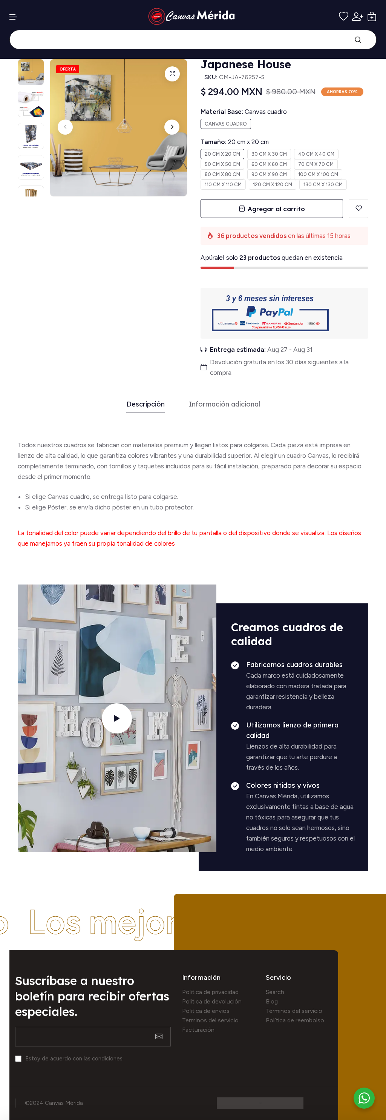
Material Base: (244, 111)
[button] (13, 17)
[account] (357, 16)
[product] (172, 73)
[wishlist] (343, 16)
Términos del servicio (294, 1010)
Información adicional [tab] (224, 404)
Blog (272, 1001)
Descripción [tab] (145, 404)
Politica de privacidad (210, 992)
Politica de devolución (212, 1001)
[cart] (372, 16)
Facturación (198, 1029)
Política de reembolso (295, 1020)
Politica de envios (206, 1010)
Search (275, 992)
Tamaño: (235, 142)
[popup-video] (117, 718)
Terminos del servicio (210, 1020)
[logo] (193, 16)
